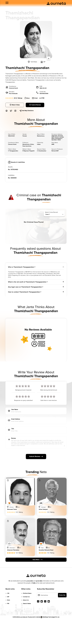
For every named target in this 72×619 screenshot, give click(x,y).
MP (8, 597)
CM (8, 593)
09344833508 (44, 93)
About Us (26, 600)
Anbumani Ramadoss (13, 550)
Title (12, 429)
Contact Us (26, 597)
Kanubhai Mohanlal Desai (46, 550)
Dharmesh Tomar (12, 509)
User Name (14, 409)
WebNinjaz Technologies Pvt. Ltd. (51, 617)
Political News (27, 593)
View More (36, 559)
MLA (8, 600)
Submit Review (36, 105)
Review (13, 438)
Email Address (15, 419)
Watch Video (16, 105)
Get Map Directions (28, 110)
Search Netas (27, 603)
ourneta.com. (24, 617)
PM (8, 603)
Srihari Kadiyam (43, 509)
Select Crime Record (51, 212)
